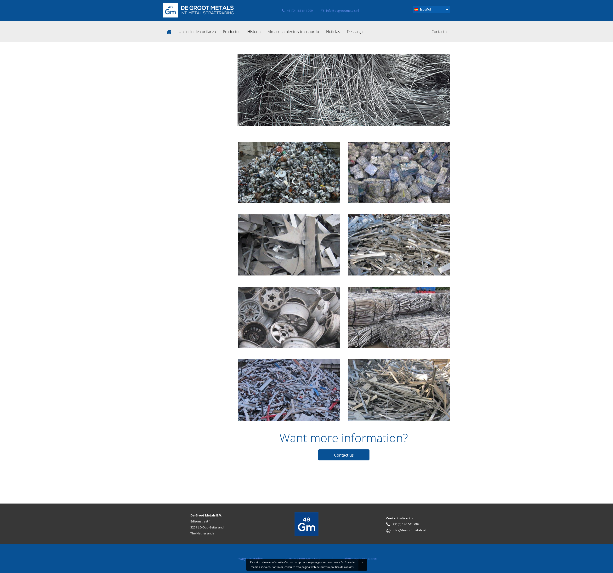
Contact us (344, 455)
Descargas (355, 31)
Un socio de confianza (197, 31)
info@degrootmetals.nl (342, 10)
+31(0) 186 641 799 (300, 10)
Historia (254, 31)
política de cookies (341, 567)
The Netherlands (202, 533)
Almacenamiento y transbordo (293, 31)
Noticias (333, 31)
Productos (231, 31)
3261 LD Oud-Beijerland (207, 527)
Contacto (439, 31)
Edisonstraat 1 (200, 521)
